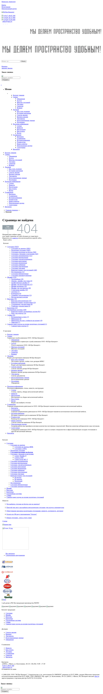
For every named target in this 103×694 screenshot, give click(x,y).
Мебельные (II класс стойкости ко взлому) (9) (26, 320)
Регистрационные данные (20, 377)
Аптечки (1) (15, 292)
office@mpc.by (7, 21)
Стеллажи (9, 443)
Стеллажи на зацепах (17, 445)
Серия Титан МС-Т (21, 459)
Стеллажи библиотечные (19, 274)
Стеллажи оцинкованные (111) (21, 256)
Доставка (14, 350)
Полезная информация (15, 386)
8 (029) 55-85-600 (9, 20)
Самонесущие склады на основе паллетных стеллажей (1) (27, 324)
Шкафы (9, 488)
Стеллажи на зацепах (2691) (20, 248)
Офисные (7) (15, 322)
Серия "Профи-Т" (20, 456)
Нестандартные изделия (19, 297)
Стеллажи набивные (18, 265)
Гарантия (14, 352)
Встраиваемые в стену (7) (20, 317)
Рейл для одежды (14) (18, 313)
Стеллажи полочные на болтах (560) (23, 252)
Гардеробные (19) (17, 279)
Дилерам (10, 356)
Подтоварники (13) (17, 272)
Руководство (15, 417)
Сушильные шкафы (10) (19, 290)
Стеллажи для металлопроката (21, 259)
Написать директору (9, 2)
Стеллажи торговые (18, 268)
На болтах (17, 477)
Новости (14, 393)
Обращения (15, 340)
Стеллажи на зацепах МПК (23, 447)
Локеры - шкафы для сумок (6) (21, 281)
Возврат (14, 354)
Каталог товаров (13, 334)
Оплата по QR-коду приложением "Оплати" (21, 514)
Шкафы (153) (11, 277)
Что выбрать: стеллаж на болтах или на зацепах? (23, 504)
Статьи (13, 390)
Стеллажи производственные (21, 275)
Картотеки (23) (12, 308)
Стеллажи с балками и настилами (22, 454)
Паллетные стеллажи (17, 450)
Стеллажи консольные (19, 261)
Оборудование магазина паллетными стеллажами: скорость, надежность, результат (34, 511)
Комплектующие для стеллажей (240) (24, 270)
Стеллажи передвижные (19, 266)
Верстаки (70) (12, 299)
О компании (11, 404)
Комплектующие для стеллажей (21, 476)
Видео (13, 401)
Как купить (15, 399)
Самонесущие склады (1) (19, 326)
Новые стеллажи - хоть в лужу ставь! (19, 518)
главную (15, 238)
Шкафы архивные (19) (19, 286)
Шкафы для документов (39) (21, 288)
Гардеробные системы (14, 494)
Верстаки (9, 490)
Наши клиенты (16, 420)
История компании (17, 413)
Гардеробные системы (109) (16, 310)
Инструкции (15, 395)
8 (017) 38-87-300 (9, 16)
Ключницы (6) (16, 293)
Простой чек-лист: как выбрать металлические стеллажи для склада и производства (35, 507)
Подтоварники (15, 483)
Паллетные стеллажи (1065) (20, 250)
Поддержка (15, 381)
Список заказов (16, 367)
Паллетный (18, 481)
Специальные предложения (15, 555)
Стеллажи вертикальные (19, 257)
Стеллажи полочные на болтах (21, 452)
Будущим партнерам (18, 363)
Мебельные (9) (16, 319)
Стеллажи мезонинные (19, 263)
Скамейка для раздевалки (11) (21, 295)
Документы (15, 374)
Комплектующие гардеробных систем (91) (25, 311)
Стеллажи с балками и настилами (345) (24, 254)
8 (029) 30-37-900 (9, 18)
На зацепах (18, 479)
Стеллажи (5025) (13, 247)
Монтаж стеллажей (17, 347)
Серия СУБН (18, 457)
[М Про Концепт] (8, 12)
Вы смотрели (10, 553)
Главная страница (12, 210)
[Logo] (4, 599)
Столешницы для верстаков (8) (21, 304)
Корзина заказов (16, 370)
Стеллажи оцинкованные (19, 461)
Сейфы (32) (11, 315)
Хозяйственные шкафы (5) (20, 283)
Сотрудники (15, 428)
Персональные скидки (19, 424)
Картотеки (10, 492)
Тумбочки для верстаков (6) (20, 306)
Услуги (13, 343)
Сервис (9, 336)
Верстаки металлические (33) (21, 301)
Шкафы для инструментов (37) (21, 284)
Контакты (14, 408)
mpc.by (97, 676)
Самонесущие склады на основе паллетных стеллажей (25, 497)
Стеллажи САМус (20, 448)
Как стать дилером (17, 359)
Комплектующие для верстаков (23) (23, 302)
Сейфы (8, 495)
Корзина (8, 634)
